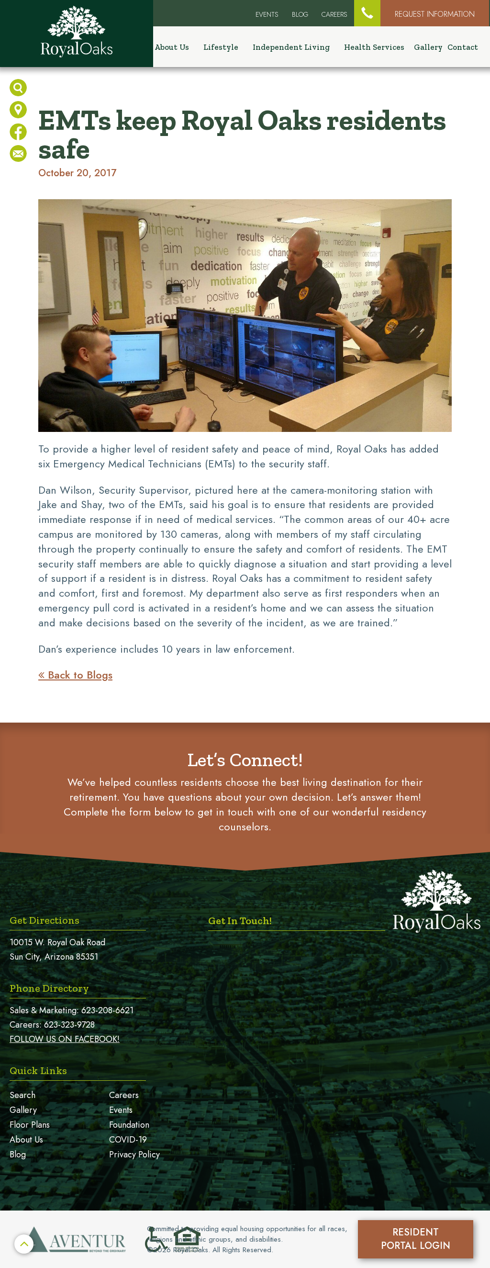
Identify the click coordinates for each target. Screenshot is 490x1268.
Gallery (428, 47)
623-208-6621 (107, 1010)
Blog (300, 14)
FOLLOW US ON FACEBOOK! (65, 1039)
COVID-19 (128, 1139)
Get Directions (44, 920)
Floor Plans (30, 1125)
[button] (367, 13)
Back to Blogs (75, 674)
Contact (462, 47)
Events (121, 1110)
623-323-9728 (69, 1025)
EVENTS (267, 14)
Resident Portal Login (415, 1239)
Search (22, 1095)
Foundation (129, 1125)
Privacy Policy (134, 1154)
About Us (26, 1139)
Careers (334, 14)
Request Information (435, 14)
